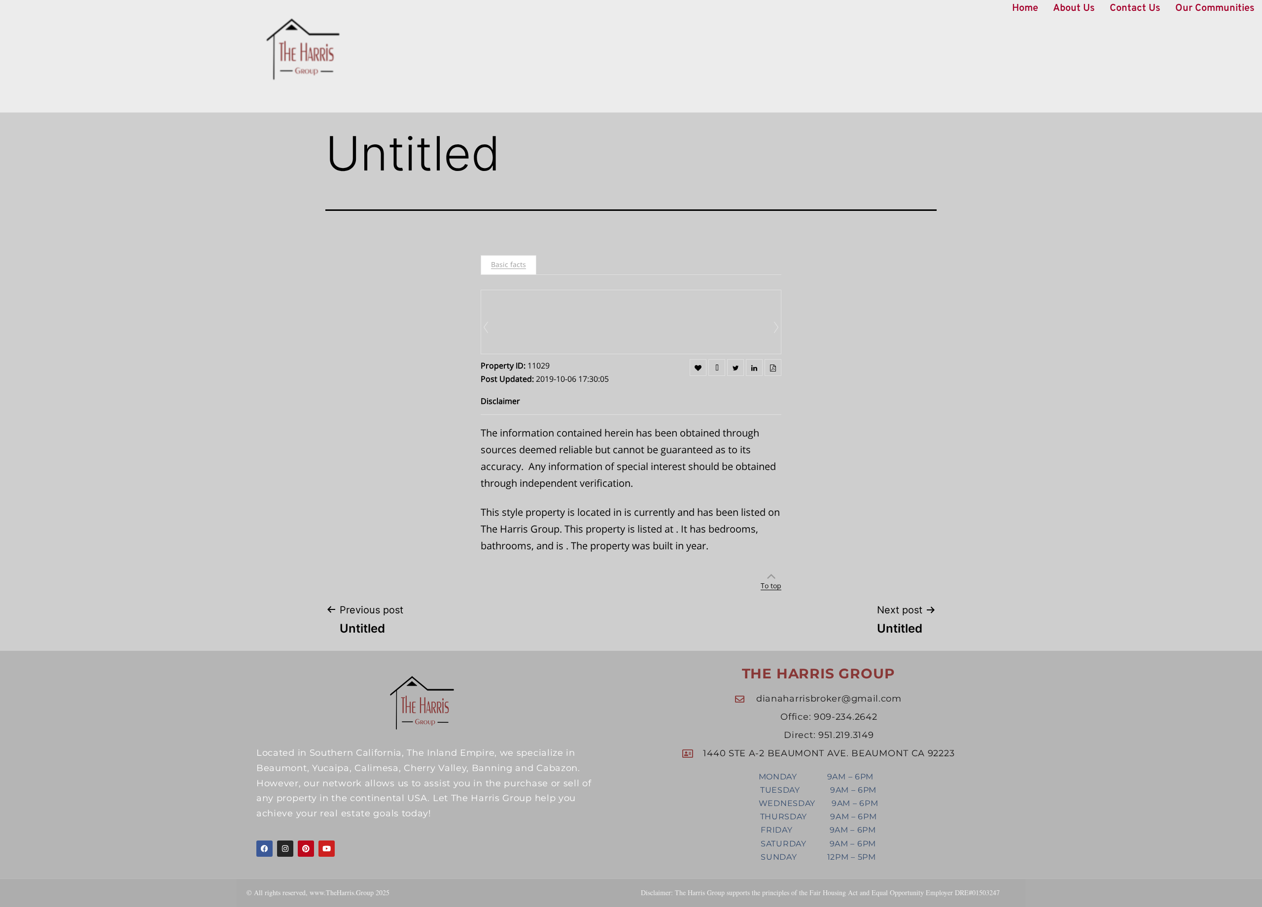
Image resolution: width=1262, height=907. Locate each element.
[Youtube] (326, 848)
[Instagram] (285, 848)
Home (1025, 8)
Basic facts (508, 264)
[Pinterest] (306, 848)
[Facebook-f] (264, 848)
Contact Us (1135, 8)
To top (771, 585)
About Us (1074, 8)
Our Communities (1215, 8)
